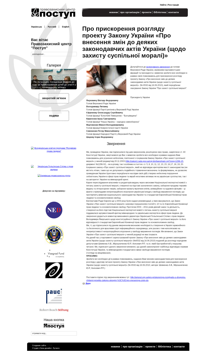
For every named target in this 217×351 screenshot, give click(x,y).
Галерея (54, 65)
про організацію (130, 12)
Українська (36, 27)
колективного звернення (158, 67)
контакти (173, 12)
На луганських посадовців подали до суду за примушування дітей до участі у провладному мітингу (54, 85)
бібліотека (160, 12)
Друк (88, 283)
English (65, 27)
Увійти (163, 5)
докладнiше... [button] (38, 54)
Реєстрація (173, 5)
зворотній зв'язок (54, 98)
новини (113, 12)
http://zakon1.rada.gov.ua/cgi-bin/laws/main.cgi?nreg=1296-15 (154, 161)
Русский (52, 27)
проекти (146, 12)
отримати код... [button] (39, 333)
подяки (54, 115)
